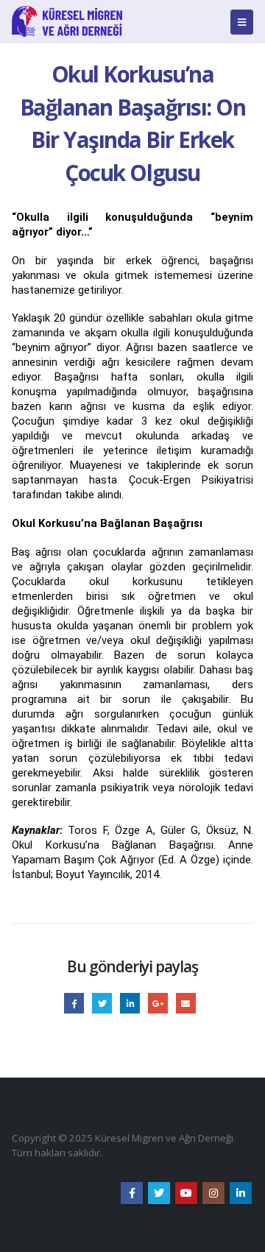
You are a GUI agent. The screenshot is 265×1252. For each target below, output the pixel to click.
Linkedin (241, 1193)
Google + (158, 1003)
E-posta (186, 1003)
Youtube (186, 1193)
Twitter (102, 1003)
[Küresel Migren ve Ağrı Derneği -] (67, 21)
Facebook (74, 1003)
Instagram (213, 1193)
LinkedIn (130, 1003)
